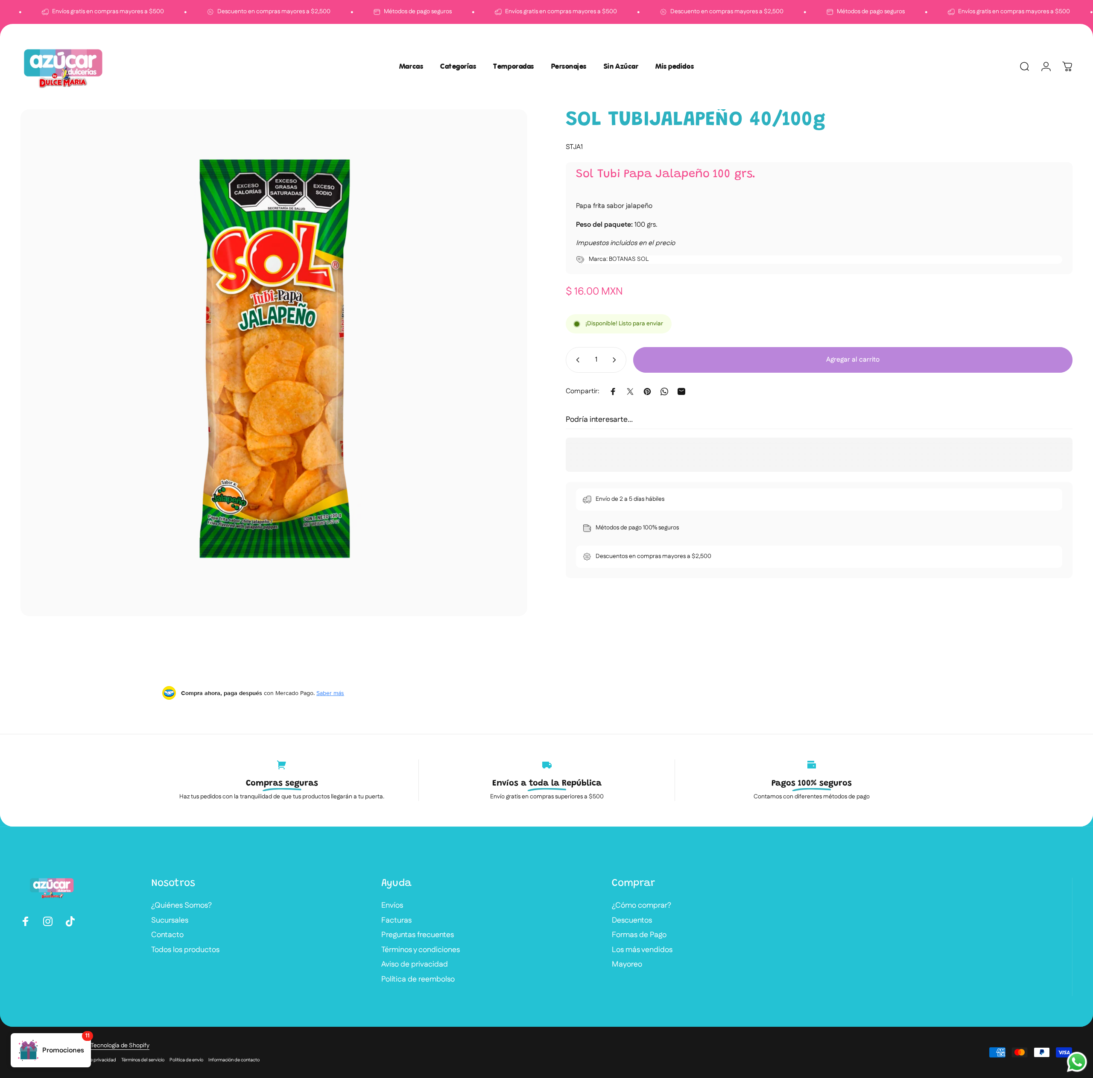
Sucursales (169, 921)
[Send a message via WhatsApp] (1077, 1062)
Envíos (392, 906)
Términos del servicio (142, 1060)
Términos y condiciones (420, 950)
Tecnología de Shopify (120, 1045)
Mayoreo (627, 965)
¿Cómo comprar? (641, 906)
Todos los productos (185, 950)
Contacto (167, 935)
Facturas (396, 921)
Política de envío (186, 1060)
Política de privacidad (93, 1060)
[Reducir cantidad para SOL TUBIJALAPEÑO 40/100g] (576, 360)
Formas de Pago (639, 935)
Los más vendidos (642, 950)
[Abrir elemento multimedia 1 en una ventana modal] (273, 362)
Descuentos (632, 921)
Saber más (330, 693)
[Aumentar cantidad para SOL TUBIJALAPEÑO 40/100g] (616, 360)
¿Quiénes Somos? (181, 906)
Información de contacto (234, 1060)
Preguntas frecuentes (417, 935)
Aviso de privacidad (414, 965)
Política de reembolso (418, 980)
